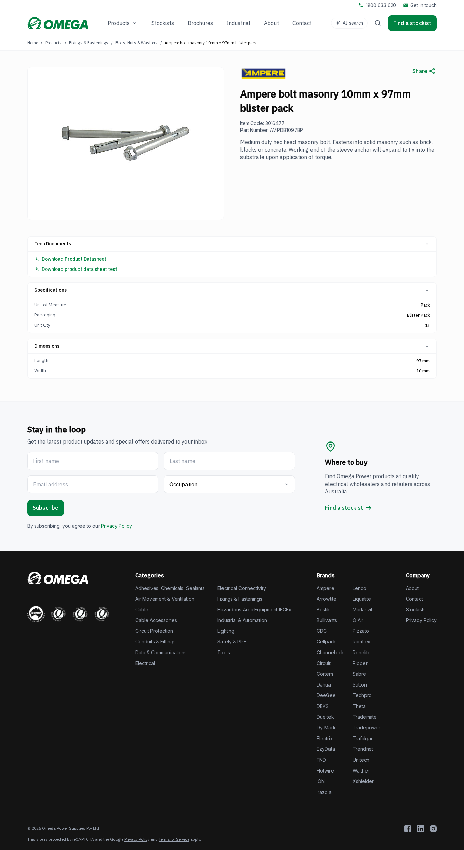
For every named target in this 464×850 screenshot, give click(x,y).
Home (32, 42)
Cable (141, 609)
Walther (361, 771)
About (412, 588)
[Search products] (377, 23)
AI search (353, 23)
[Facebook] (407, 828)
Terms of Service (174, 839)
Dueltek (325, 717)
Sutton (360, 685)
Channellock (330, 652)
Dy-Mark (326, 727)
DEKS (323, 706)
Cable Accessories (156, 620)
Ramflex (361, 641)
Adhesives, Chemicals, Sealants (170, 588)
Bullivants (327, 620)
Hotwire (325, 771)
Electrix (325, 738)
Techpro (362, 695)
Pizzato (361, 631)
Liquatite (362, 599)
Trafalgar (363, 738)
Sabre (359, 674)
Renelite (362, 652)
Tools (223, 652)
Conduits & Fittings (155, 641)
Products (53, 42)
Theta (359, 706)
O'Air (358, 620)
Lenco (359, 588)
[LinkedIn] (420, 828)
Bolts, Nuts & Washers (136, 42)
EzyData (326, 749)
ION (321, 781)
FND (321, 760)
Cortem (325, 674)
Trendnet (363, 749)
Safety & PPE (231, 641)
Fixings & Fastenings (88, 42)
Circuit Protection (154, 631)
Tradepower (366, 727)
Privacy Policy (116, 526)
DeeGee (326, 695)
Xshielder (363, 781)
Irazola (324, 792)
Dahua (324, 685)
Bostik (323, 609)
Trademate (365, 717)
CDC (322, 631)
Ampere (325, 588)
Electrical (145, 663)
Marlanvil (362, 609)
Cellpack (326, 641)
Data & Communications (161, 652)
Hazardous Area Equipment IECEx (254, 609)
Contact (414, 599)
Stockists (416, 609)
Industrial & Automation (242, 620)
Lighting (225, 631)
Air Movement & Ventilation (164, 599)
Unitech (361, 760)
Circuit (323, 663)
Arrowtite (326, 599)
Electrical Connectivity (241, 588)
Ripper (360, 663)
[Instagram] (433, 828)
